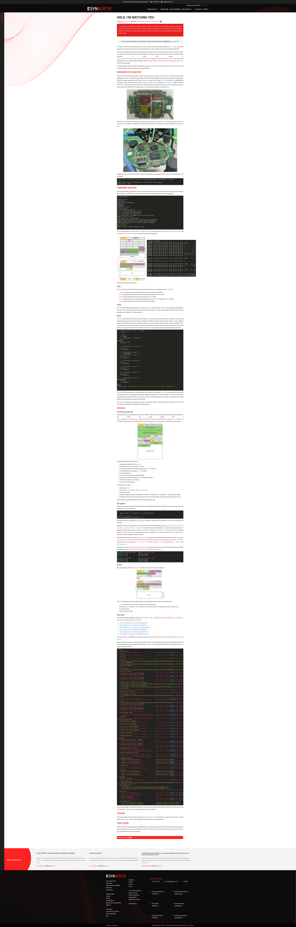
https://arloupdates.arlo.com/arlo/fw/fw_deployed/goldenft (135, 627)
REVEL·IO (108, 905)
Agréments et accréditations (113, 885)
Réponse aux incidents (134, 899)
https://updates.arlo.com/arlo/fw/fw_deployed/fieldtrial (134, 632)
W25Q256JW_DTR (121, 85)
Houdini (131, 882)
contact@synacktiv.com (172, 881)
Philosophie (109, 909)
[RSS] (2, 13)
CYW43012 (163, 80)
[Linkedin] (2, 21)
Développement (110, 901)
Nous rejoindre (175, 9)
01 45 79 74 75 (156, 881)
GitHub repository (151, 817)
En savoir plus (175, 41)
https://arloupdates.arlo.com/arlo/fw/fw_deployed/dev (133, 623)
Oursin (130, 886)
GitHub (176, 530)
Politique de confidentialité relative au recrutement (176, 925)
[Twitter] (2, 18)
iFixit (168, 87)
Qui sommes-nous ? (111, 881)
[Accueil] (99, 8)
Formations (164, 9)
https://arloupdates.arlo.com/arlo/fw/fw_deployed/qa (133, 625)
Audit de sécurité (133, 893)
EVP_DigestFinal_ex (122, 544)
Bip (127, 535)
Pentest (108, 896)
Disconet (131, 884)
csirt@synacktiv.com (167, 2)
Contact (206, 9)
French (197, 5)
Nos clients (109, 888)
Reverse (108, 898)
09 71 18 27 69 (155, 2)
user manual (173, 47)
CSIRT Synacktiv (133, 904)
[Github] (2, 16)
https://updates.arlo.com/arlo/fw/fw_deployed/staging (133, 630)
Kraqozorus (131, 880)
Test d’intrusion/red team (135, 891)
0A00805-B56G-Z (151, 82)
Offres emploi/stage (111, 914)
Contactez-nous (191, 925)
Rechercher (191, 5)
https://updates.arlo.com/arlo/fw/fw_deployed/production (134, 634)
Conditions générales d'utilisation (158, 925)
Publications (187, 9)
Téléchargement (156, 21)
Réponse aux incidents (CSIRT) (113, 903)
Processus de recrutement (112, 911)
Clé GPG (185, 881)
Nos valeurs (109, 883)
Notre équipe (109, 890)
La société (198, 9)
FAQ (107, 916)
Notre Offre (152, 9)
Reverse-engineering (134, 895)
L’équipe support (110, 894)
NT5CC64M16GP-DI (169, 82)
